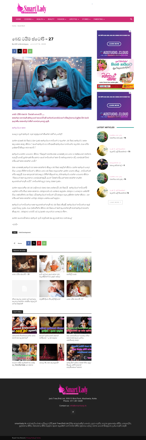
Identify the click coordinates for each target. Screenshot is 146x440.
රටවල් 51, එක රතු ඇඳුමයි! (49, 363)
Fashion (60, 19)
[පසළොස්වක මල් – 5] (102, 164)
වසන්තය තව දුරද (116, 135)
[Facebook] (14, 51)
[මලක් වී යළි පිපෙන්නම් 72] (102, 191)
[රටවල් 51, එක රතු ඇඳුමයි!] (51, 352)
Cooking (28, 19)
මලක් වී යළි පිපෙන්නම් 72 (119, 193)
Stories (85, 19)
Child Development (25, 232)
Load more (114, 202)
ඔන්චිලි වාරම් (72, 274)
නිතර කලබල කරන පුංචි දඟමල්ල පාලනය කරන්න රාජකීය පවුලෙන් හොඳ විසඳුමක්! (24, 301)
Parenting (98, 19)
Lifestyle (73, 19)
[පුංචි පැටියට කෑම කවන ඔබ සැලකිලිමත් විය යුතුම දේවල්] (51, 263)
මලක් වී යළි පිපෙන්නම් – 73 (120, 152)
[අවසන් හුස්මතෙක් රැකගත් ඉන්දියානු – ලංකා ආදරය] (51, 325)
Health (40, 19)
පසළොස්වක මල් (115, 162)
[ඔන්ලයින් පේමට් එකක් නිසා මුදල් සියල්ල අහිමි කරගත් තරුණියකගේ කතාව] (79, 352)
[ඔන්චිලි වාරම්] (79, 263)
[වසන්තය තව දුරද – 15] (102, 178)
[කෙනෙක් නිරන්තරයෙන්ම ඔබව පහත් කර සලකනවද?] (24, 325)
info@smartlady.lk (78, 405)
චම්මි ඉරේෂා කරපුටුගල (21, 44)
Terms (38, 438)
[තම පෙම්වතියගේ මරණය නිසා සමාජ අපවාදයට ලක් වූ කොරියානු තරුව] (79, 325)
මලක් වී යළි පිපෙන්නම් (117, 149)
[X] (19, 51)
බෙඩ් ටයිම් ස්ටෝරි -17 (75, 299)
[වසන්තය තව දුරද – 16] (102, 136)
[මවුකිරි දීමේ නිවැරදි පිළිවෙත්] (51, 288)
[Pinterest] (25, 51)
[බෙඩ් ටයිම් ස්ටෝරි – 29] (24, 263)
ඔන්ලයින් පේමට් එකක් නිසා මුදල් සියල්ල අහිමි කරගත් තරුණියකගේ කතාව (79, 365)
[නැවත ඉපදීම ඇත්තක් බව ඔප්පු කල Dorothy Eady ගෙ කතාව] (24, 352)
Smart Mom (21, 26)
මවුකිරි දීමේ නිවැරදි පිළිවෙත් (49, 299)
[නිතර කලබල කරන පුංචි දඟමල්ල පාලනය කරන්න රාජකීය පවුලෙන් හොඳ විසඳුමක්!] (24, 288)
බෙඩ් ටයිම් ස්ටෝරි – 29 (20, 274)
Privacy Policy (30, 438)
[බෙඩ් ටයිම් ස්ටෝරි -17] (79, 288)
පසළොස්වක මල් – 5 (117, 165)
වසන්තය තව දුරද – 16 (118, 138)
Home (18, 19)
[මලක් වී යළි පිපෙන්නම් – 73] (102, 150)
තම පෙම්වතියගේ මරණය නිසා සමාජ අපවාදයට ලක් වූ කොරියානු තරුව (78, 338)
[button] (131, 19)
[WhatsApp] (30, 51)
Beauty (51, 19)
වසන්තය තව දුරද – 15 (118, 179)
